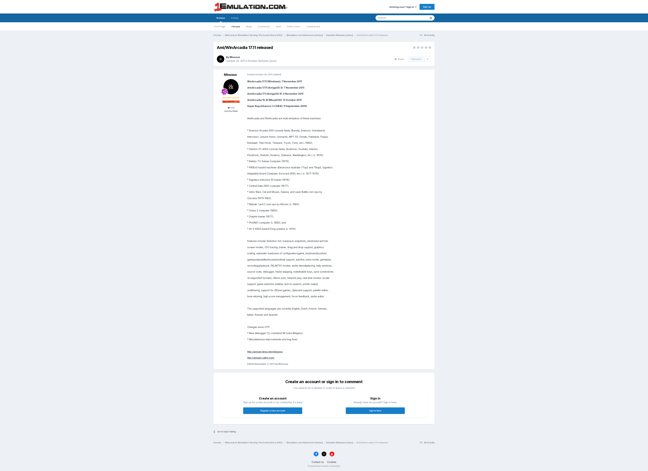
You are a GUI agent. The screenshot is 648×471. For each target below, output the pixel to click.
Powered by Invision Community (324, 466)
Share (400, 59)
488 (232, 107)
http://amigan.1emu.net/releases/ (265, 351)
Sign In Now (375, 410)
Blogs (249, 26)
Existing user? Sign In (402, 7)
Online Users (293, 26)
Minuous (235, 57)
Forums (236, 26)
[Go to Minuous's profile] (220, 59)
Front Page (219, 26)
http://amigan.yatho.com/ (260, 357)
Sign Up (427, 6)
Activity (234, 18)
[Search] (431, 18)
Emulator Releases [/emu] (262, 60)
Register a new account (272, 410)
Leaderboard (313, 26)
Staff (278, 26)
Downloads (264, 26)
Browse (221, 18)
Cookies (331, 462)
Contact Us (318, 462)
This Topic (417, 18)
